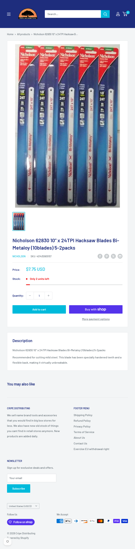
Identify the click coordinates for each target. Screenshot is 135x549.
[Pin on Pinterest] (106, 256)
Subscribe (18, 488)
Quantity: (18, 295)
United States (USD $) (20, 506)
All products (23, 34)
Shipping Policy (83, 415)
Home (10, 34)
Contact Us (80, 443)
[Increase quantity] (48, 295)
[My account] (118, 14)
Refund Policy (82, 420)
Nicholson (18, 256)
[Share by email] (120, 256)
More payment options (96, 319)
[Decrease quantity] (30, 295)
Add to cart (39, 309)
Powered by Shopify (18, 537)
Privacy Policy (82, 426)
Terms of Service (84, 432)
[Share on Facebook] (100, 256)
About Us (79, 437)
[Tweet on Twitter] (113, 256)
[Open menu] (9, 14)
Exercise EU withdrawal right (91, 449)
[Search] (105, 14)
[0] (125, 14)
